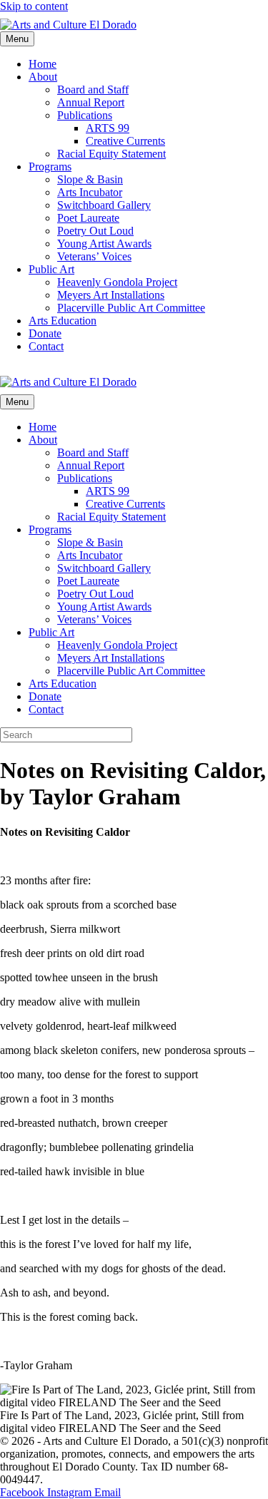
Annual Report (90, 102)
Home (42, 64)
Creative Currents (125, 141)
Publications (84, 115)
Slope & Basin (90, 179)
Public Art (51, 269)
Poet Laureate (88, 218)
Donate (45, 333)
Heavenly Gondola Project (117, 282)
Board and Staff (93, 89)
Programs (50, 166)
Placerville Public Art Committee (131, 308)
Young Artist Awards (104, 243)
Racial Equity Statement (111, 154)
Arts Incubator (89, 192)
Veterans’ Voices (94, 256)
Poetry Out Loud (95, 231)
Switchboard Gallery (104, 205)
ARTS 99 (107, 128)
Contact (46, 346)
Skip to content (34, 6)
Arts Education (62, 320)
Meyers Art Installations (110, 295)
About (43, 77)
